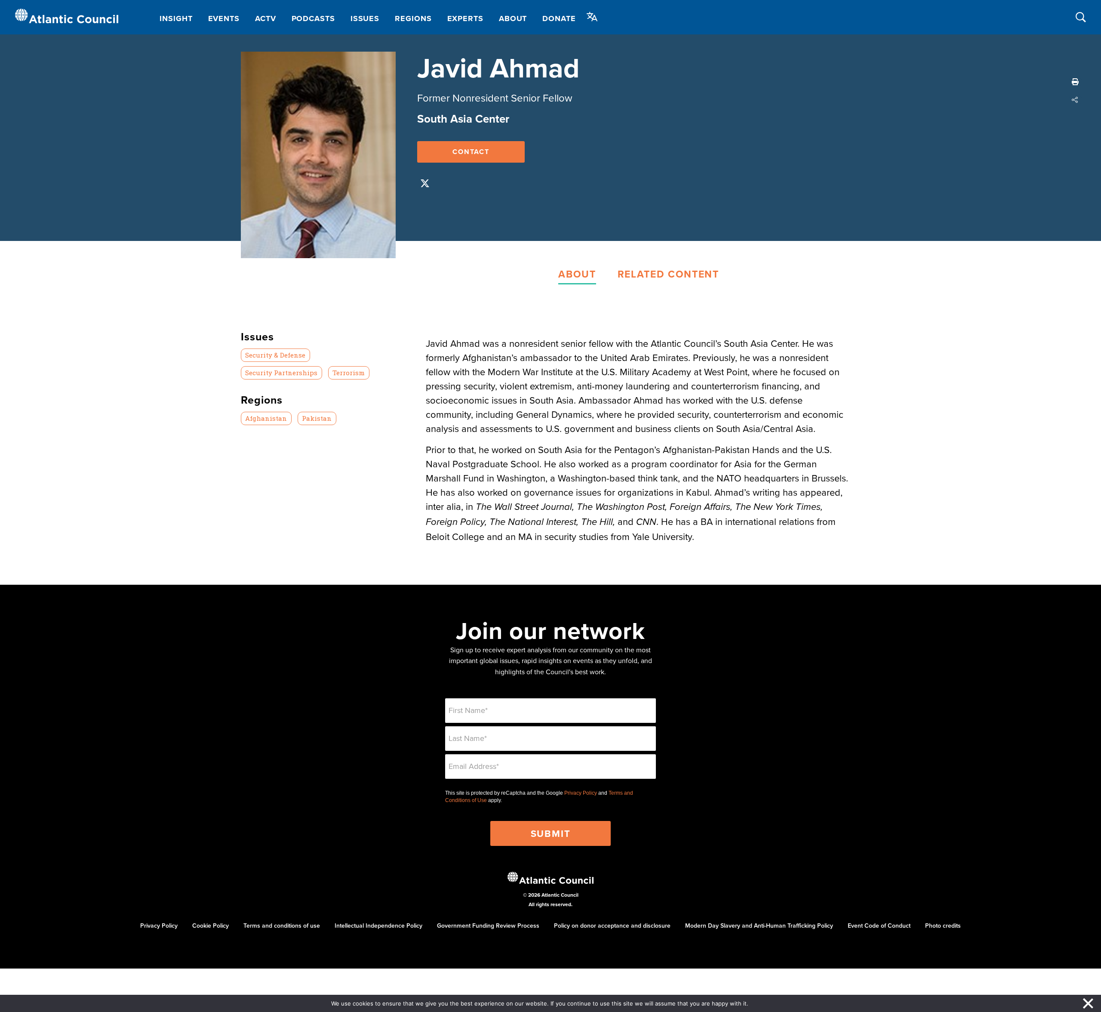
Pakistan (317, 418)
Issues (365, 18)
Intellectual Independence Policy (378, 925)
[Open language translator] (592, 17)
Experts (465, 18)
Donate (558, 18)
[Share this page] (1075, 99)
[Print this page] (1075, 81)
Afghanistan (266, 418)
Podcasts (313, 18)
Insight (176, 18)
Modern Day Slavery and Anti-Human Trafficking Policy (759, 925)
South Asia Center (463, 119)
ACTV (265, 18)
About (513, 18)
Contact (470, 152)
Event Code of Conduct (879, 925)
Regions (413, 18)
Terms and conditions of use (281, 925)
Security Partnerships (281, 372)
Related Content (668, 274)
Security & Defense (275, 355)
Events (224, 18)
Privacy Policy (580, 793)
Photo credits (943, 925)
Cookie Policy (210, 925)
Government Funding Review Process (488, 925)
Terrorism (348, 372)
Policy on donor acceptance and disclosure (612, 925)
